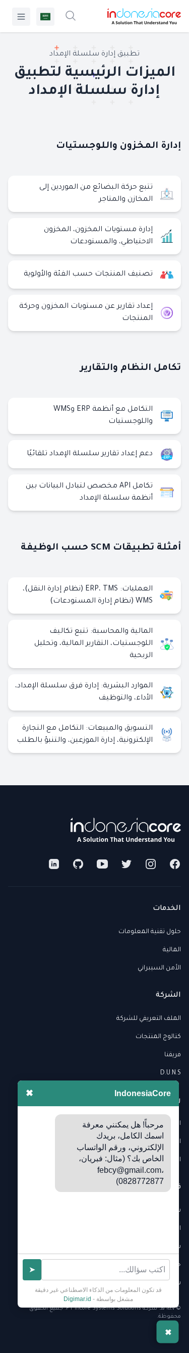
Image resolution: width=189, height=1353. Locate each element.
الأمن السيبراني (159, 968)
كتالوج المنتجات (158, 1037)
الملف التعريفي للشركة (148, 1018)
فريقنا (172, 1055)
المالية (172, 950)
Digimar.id (77, 1299)
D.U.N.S (170, 1073)
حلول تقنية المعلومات (149, 932)
